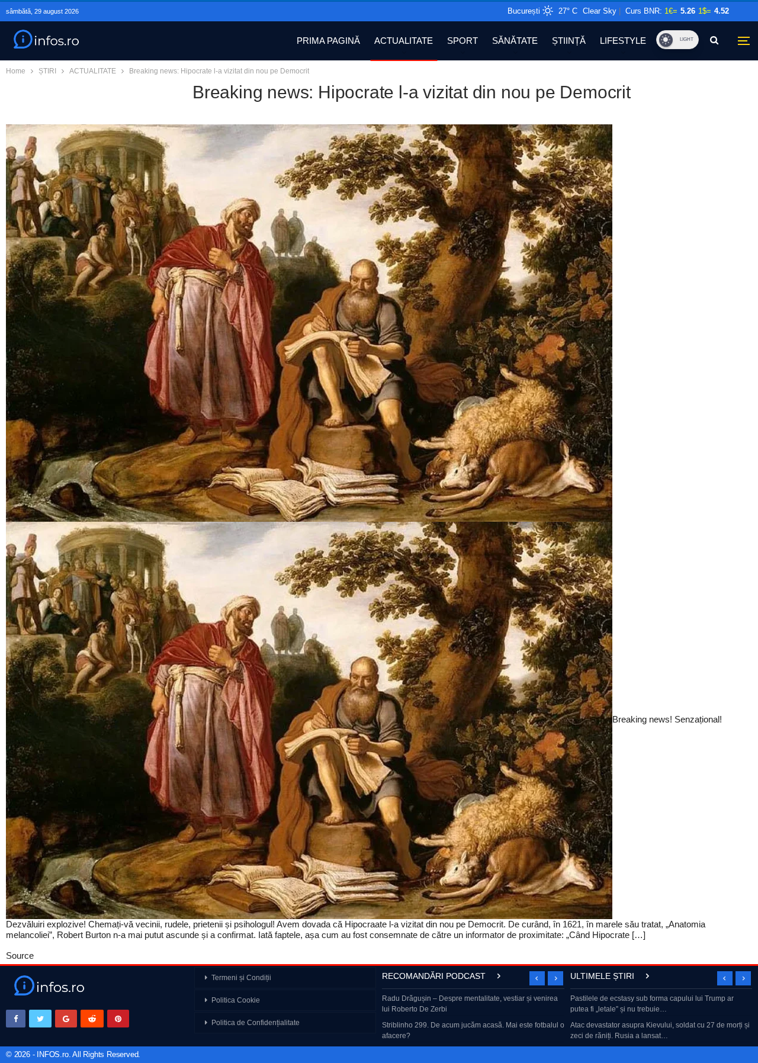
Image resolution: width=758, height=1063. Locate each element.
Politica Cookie (235, 1000)
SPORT (462, 41)
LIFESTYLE (623, 41)
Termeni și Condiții (241, 978)
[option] (473, 1018)
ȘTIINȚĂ (569, 41)
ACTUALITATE (403, 41)
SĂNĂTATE (515, 41)
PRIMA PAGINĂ (328, 41)
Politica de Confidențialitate (255, 1023)
